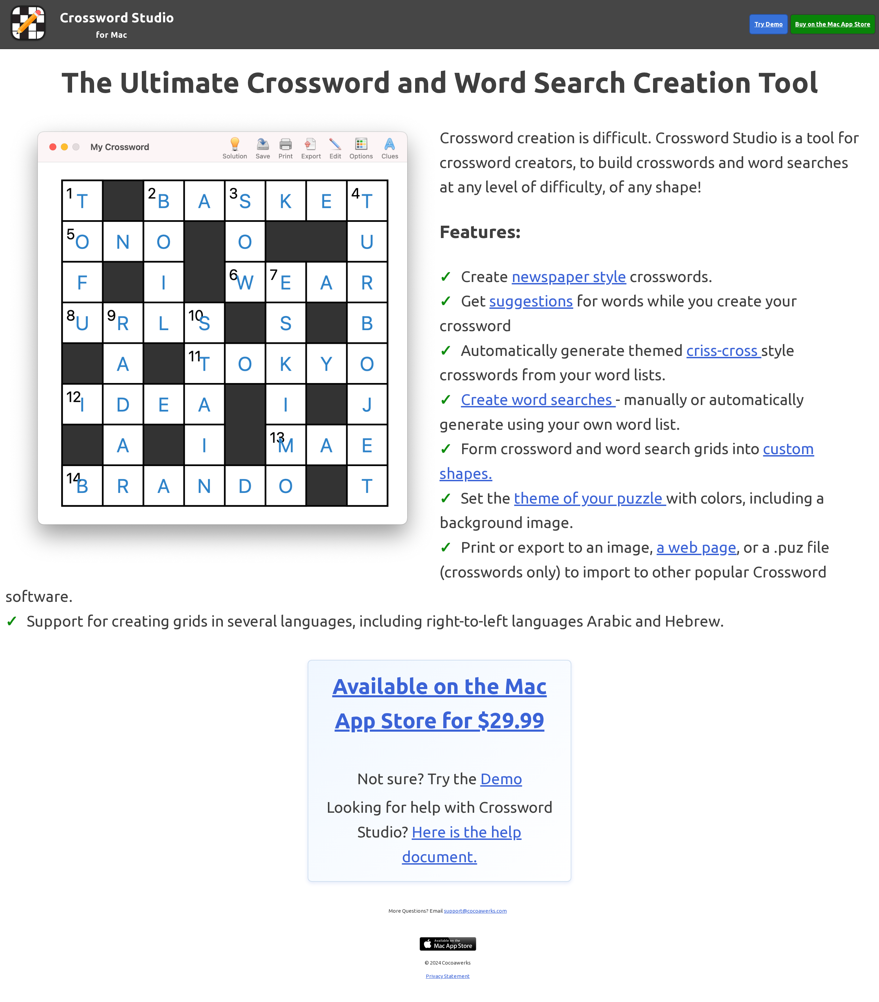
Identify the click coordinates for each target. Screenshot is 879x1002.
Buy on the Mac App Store (832, 24)
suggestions (531, 300)
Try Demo (768, 24)
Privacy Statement (448, 976)
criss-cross (723, 350)
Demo (501, 778)
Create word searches (538, 399)
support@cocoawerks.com (475, 911)
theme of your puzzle (590, 497)
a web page (697, 546)
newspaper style (569, 276)
